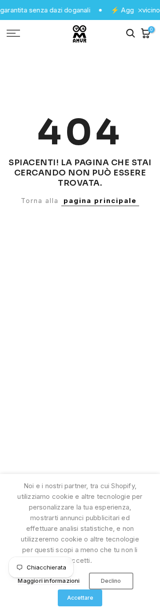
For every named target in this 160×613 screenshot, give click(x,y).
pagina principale (100, 200)
